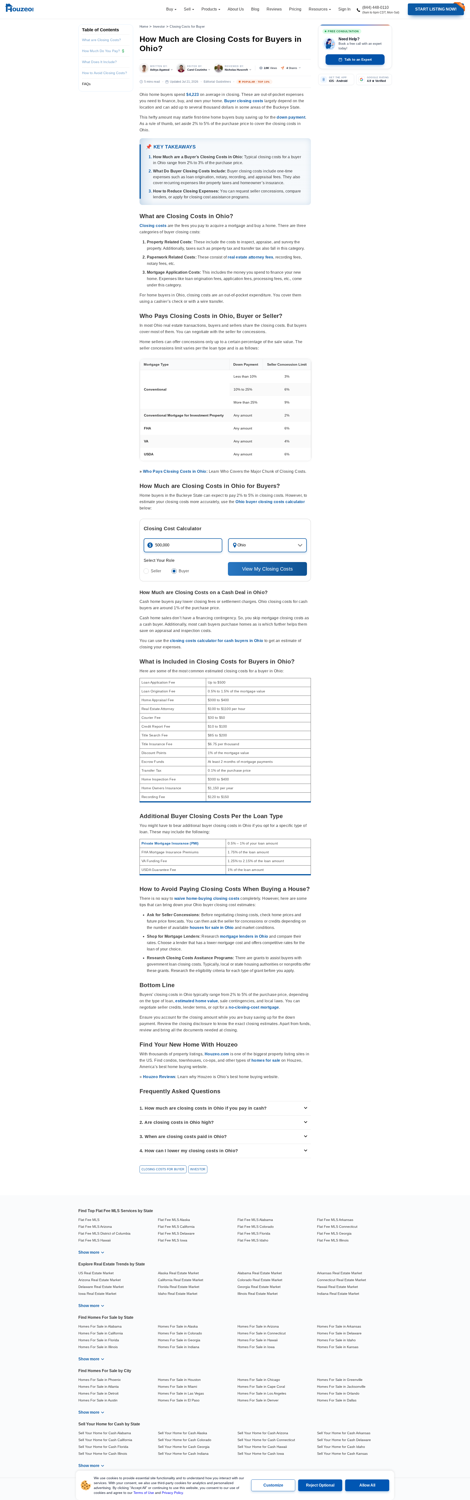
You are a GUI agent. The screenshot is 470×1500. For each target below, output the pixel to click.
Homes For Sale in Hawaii (257, 1340)
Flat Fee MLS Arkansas (335, 1220)
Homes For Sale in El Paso (179, 1400)
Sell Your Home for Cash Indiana (183, 1453)
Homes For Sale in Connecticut (261, 1333)
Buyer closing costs (243, 101)
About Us (236, 9)
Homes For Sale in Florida (98, 1340)
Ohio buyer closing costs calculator (270, 502)
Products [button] (209, 9)
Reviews (274, 9)
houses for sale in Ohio (212, 927)
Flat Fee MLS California (176, 1227)
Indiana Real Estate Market (338, 1294)
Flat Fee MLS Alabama (255, 1220)
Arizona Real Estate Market (99, 1280)
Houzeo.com (217, 1054)
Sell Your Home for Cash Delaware (344, 1440)
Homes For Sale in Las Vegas (181, 1393)
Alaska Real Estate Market (178, 1273)
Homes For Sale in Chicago (258, 1380)
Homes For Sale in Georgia (179, 1340)
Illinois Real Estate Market (257, 1294)
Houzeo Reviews (159, 1077)
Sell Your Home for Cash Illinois (102, 1453)
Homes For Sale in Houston (179, 1380)
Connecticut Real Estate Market (341, 1280)
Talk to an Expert (358, 59)
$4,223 (192, 94)
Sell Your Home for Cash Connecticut (266, 1440)
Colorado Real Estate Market (259, 1280)
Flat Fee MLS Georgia (334, 1233)
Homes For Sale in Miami (177, 1386)
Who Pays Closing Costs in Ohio (174, 471)
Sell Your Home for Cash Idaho (341, 1447)
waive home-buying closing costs (206, 898)
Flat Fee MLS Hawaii (94, 1240)
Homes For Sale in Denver (258, 1400)
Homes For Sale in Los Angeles (261, 1393)
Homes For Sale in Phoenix (99, 1380)
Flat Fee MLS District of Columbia (104, 1233)
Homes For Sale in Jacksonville (341, 1386)
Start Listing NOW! (436, 9)
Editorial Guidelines (217, 81)
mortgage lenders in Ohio (244, 936)
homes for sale (265, 1060)
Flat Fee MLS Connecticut (337, 1227)
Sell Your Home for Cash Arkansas (343, 1433)
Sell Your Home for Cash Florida (103, 1447)
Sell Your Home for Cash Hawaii (262, 1447)
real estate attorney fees (250, 257)
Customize (273, 1485)
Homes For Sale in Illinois (98, 1347)
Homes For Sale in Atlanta (98, 1386)
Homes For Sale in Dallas (336, 1400)
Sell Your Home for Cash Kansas (342, 1453)
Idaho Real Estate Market (177, 1294)
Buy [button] (170, 9)
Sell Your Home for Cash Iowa (260, 1453)
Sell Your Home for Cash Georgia (184, 1447)
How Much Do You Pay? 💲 (103, 51)
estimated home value (196, 1001)
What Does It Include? (99, 62)
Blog (255, 9)
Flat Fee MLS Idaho (252, 1240)
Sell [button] (188, 9)
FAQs (86, 84)
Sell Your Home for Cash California (105, 1440)
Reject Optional (320, 1485)
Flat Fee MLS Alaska (174, 1220)
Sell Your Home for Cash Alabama (104, 1433)
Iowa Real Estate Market (97, 1294)
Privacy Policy (172, 1493)
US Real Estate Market (96, 1273)
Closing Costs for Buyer (187, 26)
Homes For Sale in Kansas (337, 1347)
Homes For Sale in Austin (98, 1400)
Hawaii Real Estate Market (337, 1287)
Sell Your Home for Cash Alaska (182, 1433)
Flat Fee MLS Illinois (333, 1240)
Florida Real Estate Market (178, 1287)
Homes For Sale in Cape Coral (261, 1386)
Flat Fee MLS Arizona (95, 1227)
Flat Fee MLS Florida (253, 1233)
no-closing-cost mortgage (254, 1007)
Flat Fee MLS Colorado (255, 1227)
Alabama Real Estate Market (259, 1273)
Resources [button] (319, 9)
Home (144, 26)
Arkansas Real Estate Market (339, 1273)
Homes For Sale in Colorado (180, 1333)
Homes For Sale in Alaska (178, 1326)
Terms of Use (143, 1493)
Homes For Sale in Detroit (98, 1393)
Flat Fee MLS (88, 1220)
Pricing (295, 9)
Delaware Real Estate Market (101, 1287)
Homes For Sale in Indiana (178, 1347)
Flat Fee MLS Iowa (172, 1240)
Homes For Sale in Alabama (100, 1326)
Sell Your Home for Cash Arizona (262, 1433)
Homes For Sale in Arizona (258, 1326)
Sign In (344, 9)
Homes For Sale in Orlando (338, 1393)
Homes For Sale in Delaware (339, 1333)
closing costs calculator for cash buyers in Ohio (216, 641)
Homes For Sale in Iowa (256, 1347)
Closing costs (153, 226)
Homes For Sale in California (100, 1333)
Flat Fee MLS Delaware (176, 1233)
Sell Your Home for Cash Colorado (184, 1440)
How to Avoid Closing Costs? (104, 73)
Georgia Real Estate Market (259, 1287)
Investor (159, 26)
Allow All (367, 1485)
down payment (291, 117)
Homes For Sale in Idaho (336, 1340)
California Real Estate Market (180, 1280)
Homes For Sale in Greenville (340, 1380)
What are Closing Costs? (101, 40)
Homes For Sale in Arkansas (339, 1326)
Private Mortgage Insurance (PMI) (170, 843)
